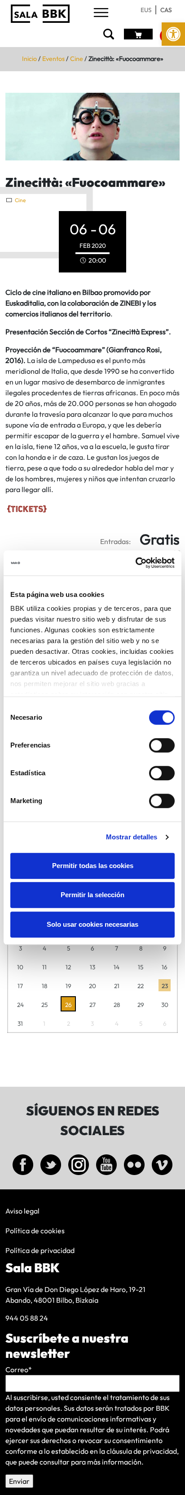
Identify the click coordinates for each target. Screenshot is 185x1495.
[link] (173, 34)
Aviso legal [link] (22, 1210)
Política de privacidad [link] (40, 1250)
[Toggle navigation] (101, 13)
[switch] (162, 745)
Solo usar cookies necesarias (92, 924)
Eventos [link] (53, 59)
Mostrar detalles (132, 837)
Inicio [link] (29, 59)
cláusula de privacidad (141, 1451)
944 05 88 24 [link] (26, 1318)
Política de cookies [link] (35, 1230)
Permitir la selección (92, 895)
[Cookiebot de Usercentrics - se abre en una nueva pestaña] (135, 563)
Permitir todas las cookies (92, 865)
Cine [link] (76, 59)
